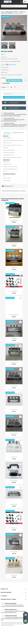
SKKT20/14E (14, 528)
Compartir (8, 87)
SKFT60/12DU (14, 267)
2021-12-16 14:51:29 (15, 61)
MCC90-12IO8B (14, 433)
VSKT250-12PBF (14, 220)
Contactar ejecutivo (14, 108)
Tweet (11, 87)
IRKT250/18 (14, 244)
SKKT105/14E (14, 457)
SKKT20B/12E (14, 291)
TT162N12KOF (14, 338)
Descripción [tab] (7, 132)
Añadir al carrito (14, 80)
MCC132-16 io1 (14, 362)
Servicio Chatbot (14, 102)
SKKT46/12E (14, 575)
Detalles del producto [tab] (18, 132)
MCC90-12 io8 (14, 386)
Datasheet (8, 64)
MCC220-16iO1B (14, 551)
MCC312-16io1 (14, 480)
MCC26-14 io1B (14, 504)
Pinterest (15, 87)
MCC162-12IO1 (14, 409)
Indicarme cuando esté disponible (14, 97)
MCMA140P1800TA (14, 315)
